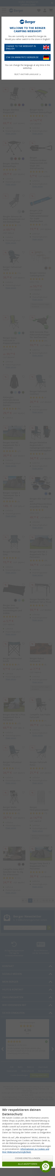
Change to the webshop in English (21, 47)
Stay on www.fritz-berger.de (22, 57)
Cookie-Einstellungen (27, 1158)
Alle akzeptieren (27, 1164)
